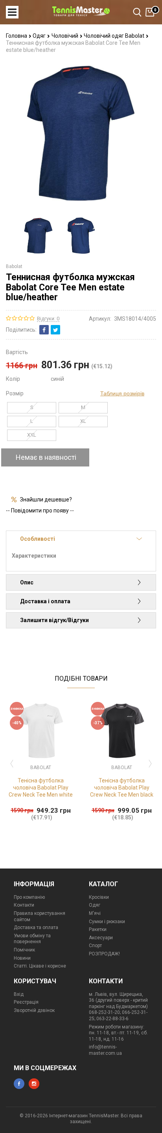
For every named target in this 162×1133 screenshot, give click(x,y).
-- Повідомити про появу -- (40, 510)
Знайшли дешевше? (46, 499)
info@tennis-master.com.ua (105, 1050)
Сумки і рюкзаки (107, 921)
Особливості (37, 539)
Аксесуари (101, 937)
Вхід (19, 994)
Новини (22, 958)
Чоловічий (65, 36)
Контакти (24, 905)
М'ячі (95, 913)
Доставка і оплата (45, 601)
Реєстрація (26, 1002)
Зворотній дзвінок (34, 1010)
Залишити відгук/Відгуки (54, 620)
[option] (38, 235)
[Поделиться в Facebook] (44, 329)
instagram (34, 1083)
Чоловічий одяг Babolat (114, 36)
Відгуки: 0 (48, 318)
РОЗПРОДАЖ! (104, 954)
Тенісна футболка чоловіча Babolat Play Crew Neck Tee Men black (121, 787)
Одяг (40, 36)
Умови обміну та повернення (32, 939)
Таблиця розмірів (122, 393)
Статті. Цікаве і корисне (40, 966)
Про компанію (29, 897)
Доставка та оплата (36, 927)
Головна (17, 36)
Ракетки (98, 929)
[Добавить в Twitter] (55, 329)
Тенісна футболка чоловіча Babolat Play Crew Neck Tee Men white (41, 787)
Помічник (24, 950)
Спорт (95, 945)
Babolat (14, 266)
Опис (26, 582)
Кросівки (99, 897)
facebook (19, 1083)
